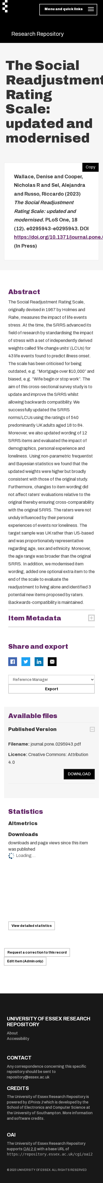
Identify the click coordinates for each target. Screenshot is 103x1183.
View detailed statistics (32, 926)
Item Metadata (34, 618)
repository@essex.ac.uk (28, 1077)
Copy (88, 166)
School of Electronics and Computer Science (46, 1107)
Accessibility (18, 1039)
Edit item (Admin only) (25, 961)
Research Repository (37, 34)
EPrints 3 (35, 1102)
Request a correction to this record (37, 952)
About (12, 1033)
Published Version (32, 729)
